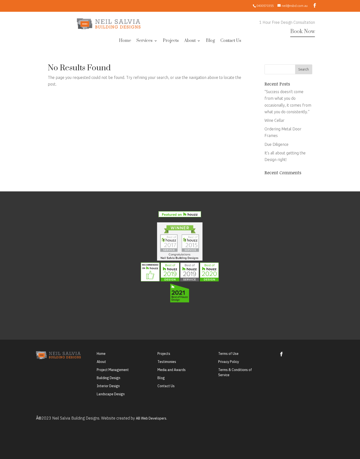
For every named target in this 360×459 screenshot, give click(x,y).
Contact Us (230, 41)
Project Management (113, 370)
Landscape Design (111, 394)
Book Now (302, 31)
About (190, 41)
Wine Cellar (274, 120)
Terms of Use (228, 353)
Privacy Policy (228, 362)
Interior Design (108, 386)
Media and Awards (171, 370)
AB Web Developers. (151, 418)
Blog (210, 41)
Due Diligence (276, 144)
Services (144, 41)
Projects (171, 41)
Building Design (108, 378)
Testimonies (166, 362)
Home (125, 41)
